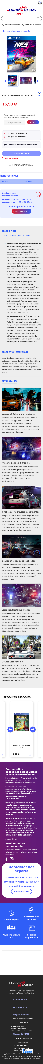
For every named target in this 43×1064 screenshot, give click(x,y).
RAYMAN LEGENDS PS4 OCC (21, 746)
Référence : (5, 181)
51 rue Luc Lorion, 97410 (23, 1038)
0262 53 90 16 (23, 1023)
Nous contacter (22, 211)
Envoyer (33, 122)
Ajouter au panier (21, 153)
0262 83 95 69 (23, 1042)
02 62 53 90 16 (15, 24)
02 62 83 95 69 (36, 24)
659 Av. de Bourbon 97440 (23, 1019)
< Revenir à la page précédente (16, 31)
